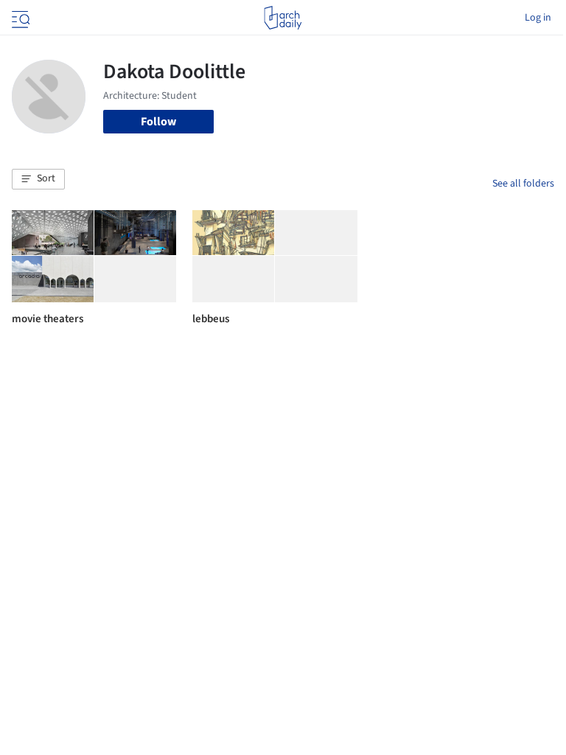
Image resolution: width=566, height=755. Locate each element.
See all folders (523, 183)
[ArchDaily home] (282, 17)
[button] (38, 179)
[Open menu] (19, 17)
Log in (538, 18)
